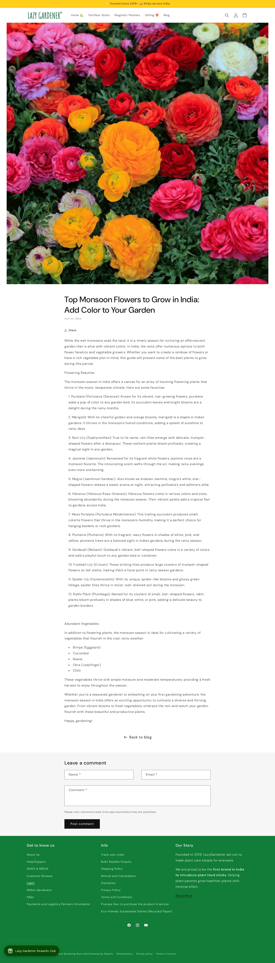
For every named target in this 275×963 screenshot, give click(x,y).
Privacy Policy (111, 890)
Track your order (112, 854)
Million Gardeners (39, 890)
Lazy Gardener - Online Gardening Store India (63, 953)
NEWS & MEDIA (37, 869)
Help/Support (36, 861)
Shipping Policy (112, 869)
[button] (226, 15)
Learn (31, 883)
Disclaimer (108, 883)
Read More (184, 896)
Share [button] (72, 330)
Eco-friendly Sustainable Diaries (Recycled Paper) (136, 911)
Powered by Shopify (101, 953)
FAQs (30, 897)
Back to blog (140, 737)
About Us (33, 854)
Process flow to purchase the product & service (135, 904)
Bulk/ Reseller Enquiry (116, 861)
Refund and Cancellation (118, 876)
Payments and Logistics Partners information (58, 904)
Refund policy (124, 953)
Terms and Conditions (116, 897)
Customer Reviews (40, 876)
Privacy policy (144, 953)
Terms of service (166, 953)
